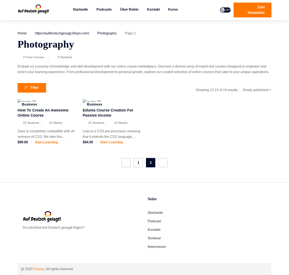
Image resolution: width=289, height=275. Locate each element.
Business (29, 104)
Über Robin (129, 9)
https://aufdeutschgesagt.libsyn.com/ (62, 33)
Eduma (38, 269)
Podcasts (104, 9)
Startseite (80, 9)
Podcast (154, 221)
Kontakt (153, 9)
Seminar (154, 238)
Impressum (157, 246)
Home (22, 33)
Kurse (173, 9)
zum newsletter (256, 9)
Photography (107, 33)
